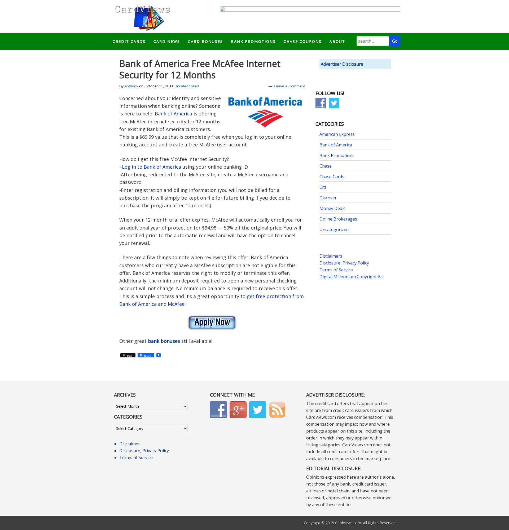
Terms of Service (336, 270)
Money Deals (332, 208)
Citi (322, 187)
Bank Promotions (336, 155)
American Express (337, 134)
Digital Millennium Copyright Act (351, 277)
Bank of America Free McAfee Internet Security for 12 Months (199, 69)
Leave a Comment (289, 86)
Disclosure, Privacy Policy (344, 263)
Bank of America (173, 113)
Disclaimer (129, 444)
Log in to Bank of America (151, 167)
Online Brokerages (338, 219)
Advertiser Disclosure (342, 64)
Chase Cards (331, 176)
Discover (328, 198)
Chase (325, 166)
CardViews (141, 16)
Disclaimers (330, 256)
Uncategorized (186, 86)
